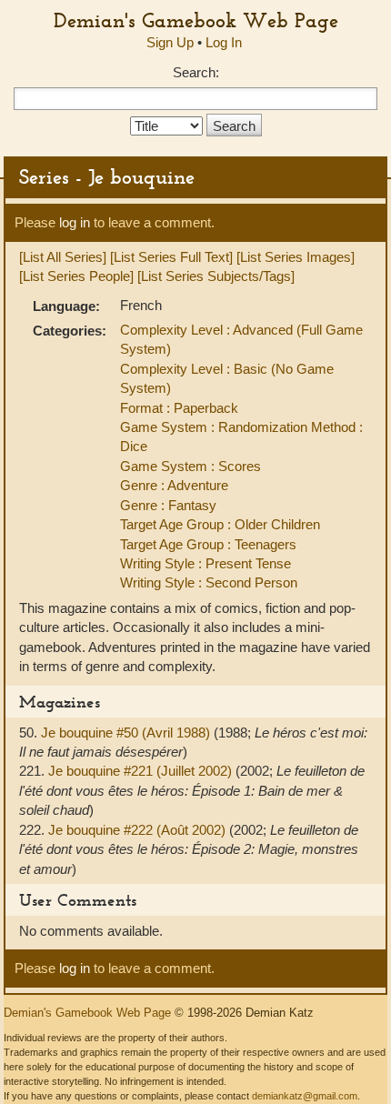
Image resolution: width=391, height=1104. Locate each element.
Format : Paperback (179, 408)
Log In (224, 42)
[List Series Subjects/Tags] (216, 276)
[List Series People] (76, 276)
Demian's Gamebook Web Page (196, 20)
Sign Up (170, 42)
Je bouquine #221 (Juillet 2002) (142, 770)
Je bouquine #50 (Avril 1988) (127, 732)
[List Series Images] (295, 257)
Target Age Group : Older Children (220, 524)
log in (74, 222)
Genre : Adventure (174, 485)
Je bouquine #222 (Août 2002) (138, 830)
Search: (196, 72)
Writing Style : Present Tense (205, 563)
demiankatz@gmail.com (304, 1095)
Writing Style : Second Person (208, 582)
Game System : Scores (190, 466)
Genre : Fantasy (168, 505)
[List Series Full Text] (171, 257)
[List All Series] (62, 257)
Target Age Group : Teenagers (208, 544)
